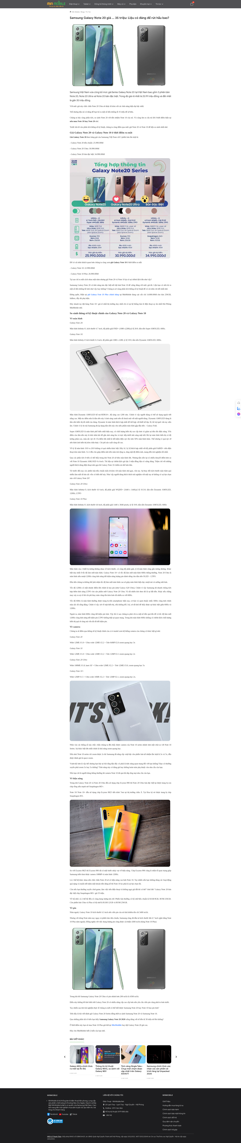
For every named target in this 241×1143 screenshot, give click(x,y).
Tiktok (74, 1114)
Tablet (85, 4)
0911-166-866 (117, 1108)
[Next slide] (176, 1057)
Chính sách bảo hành (171, 1109)
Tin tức (158, 4)
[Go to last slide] (65, 1057)
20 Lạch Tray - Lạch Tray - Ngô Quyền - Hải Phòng (124, 1105)
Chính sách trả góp (170, 1130)
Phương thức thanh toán (172, 1126)
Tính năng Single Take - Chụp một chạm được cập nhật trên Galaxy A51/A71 (132, 1070)
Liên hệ (109, 1115)
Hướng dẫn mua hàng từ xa (173, 1105)
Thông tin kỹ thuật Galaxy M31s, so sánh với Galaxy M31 (107, 1069)
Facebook (54, 1114)
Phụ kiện (132, 4)
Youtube (65, 1114)
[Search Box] (186, 4)
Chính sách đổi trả (170, 1117)
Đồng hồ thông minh (103, 4)
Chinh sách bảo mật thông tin (174, 1113)
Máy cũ (120, 4)
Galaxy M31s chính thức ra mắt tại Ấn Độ (81, 1067)
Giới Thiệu (166, 1101)
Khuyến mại (145, 4)
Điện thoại (73, 4)
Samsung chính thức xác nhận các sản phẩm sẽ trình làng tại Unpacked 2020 (159, 1070)
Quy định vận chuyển (171, 1122)
